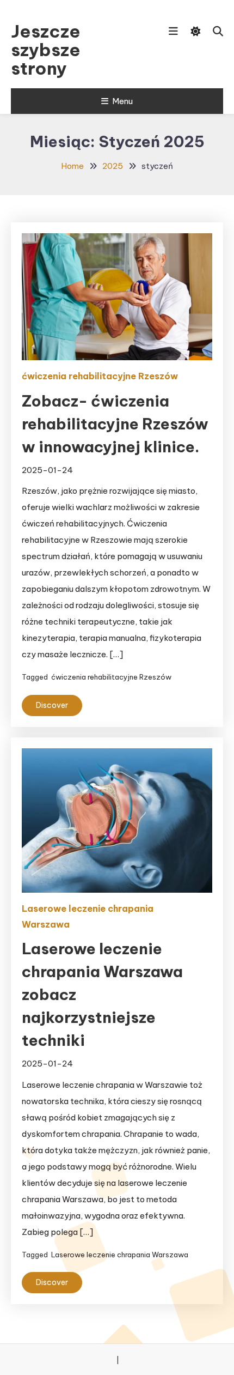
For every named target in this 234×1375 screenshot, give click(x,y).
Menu (122, 101)
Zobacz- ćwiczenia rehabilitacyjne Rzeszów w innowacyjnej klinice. (115, 423)
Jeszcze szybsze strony (46, 49)
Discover (52, 705)
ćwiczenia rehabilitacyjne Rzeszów (100, 376)
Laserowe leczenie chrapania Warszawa (87, 916)
